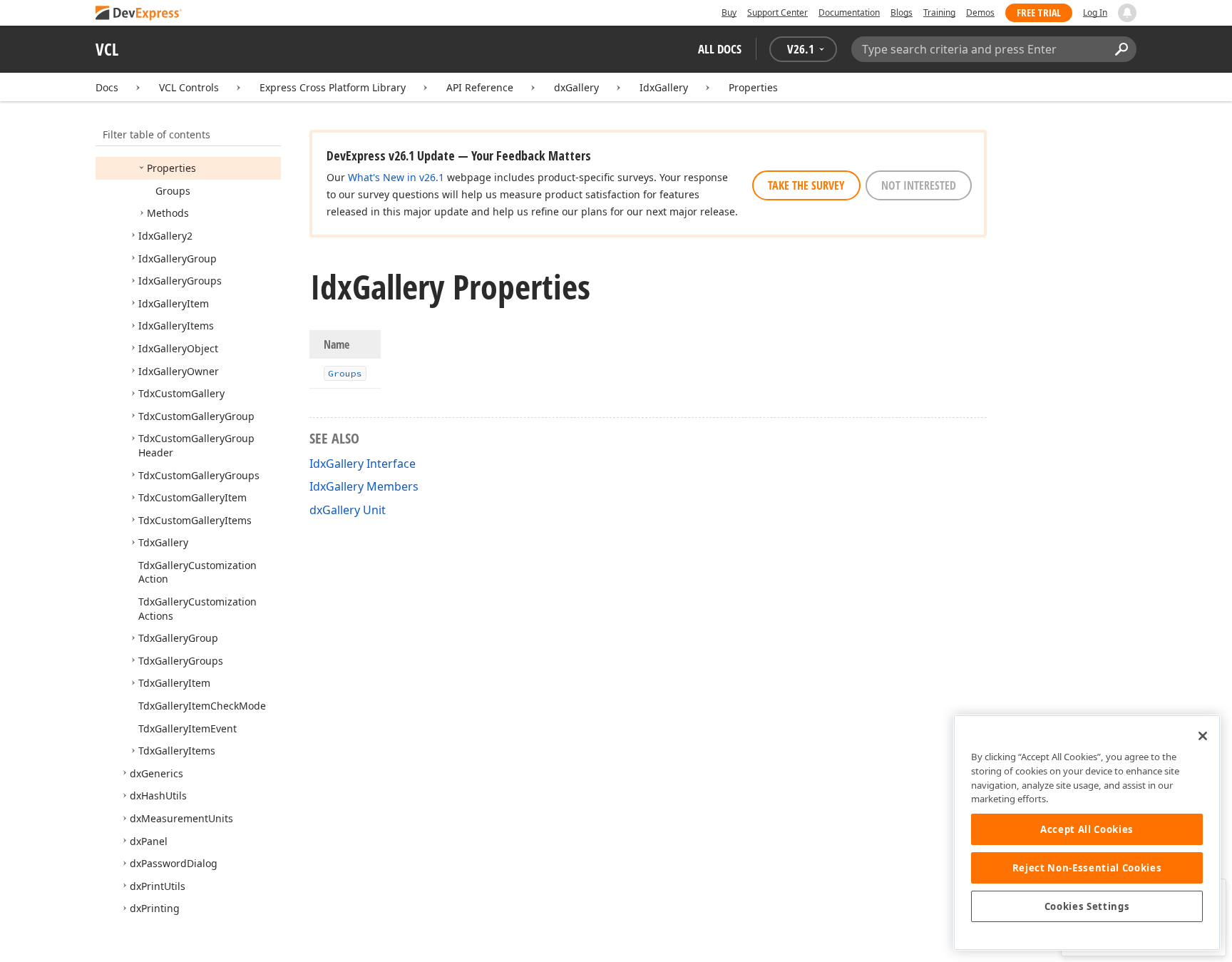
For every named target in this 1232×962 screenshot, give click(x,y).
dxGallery (576, 87)
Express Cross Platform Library (333, 87)
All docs (719, 49)
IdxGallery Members (364, 486)
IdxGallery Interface (362, 463)
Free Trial (1039, 12)
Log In (1095, 12)
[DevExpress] (139, 14)
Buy (729, 12)
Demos (980, 12)
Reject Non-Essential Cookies (1086, 867)
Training (939, 12)
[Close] (1202, 736)
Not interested (918, 185)
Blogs (901, 12)
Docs (107, 87)
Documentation (849, 12)
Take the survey (806, 185)
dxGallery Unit (347, 510)
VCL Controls (189, 87)
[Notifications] (1127, 13)
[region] (1087, 833)
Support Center (777, 12)
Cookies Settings (1087, 906)
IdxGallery (664, 87)
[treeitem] (171, 168)
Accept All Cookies (1087, 829)
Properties (753, 87)
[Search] (1121, 49)
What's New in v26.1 (396, 177)
